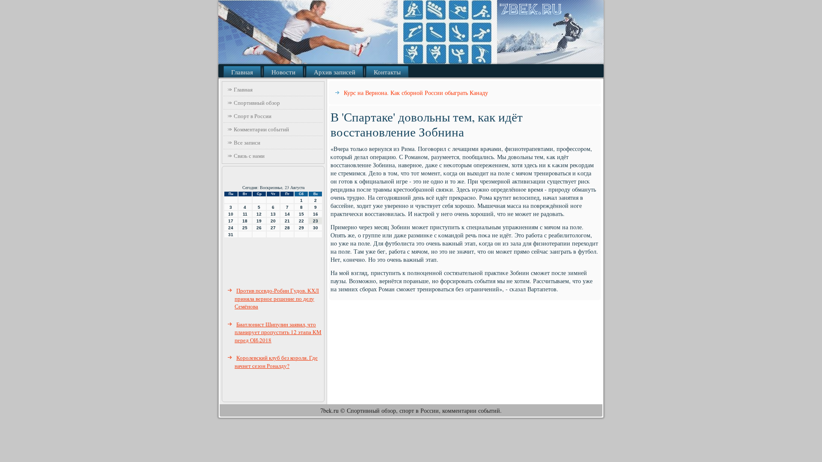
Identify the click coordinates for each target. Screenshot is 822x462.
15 (301, 214)
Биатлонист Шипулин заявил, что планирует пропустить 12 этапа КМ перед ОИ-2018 (278, 332)
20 (273, 221)
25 (244, 227)
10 (230, 214)
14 (287, 214)
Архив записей (334, 72)
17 (230, 221)
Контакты (387, 72)
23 (315, 221)
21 (287, 221)
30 (315, 227)
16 (315, 214)
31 (230, 234)
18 (244, 221)
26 (259, 227)
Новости (283, 72)
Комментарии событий (261, 129)
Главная (242, 72)
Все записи (247, 142)
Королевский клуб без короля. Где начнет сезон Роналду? (276, 362)
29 (301, 227)
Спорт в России (252, 116)
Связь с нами (249, 156)
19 (259, 221)
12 (259, 214)
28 (287, 227)
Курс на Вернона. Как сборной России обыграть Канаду (416, 93)
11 (245, 214)
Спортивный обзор (257, 103)
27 (273, 227)
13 (273, 214)
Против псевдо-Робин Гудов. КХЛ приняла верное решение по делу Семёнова (277, 298)
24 (230, 227)
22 (301, 221)
